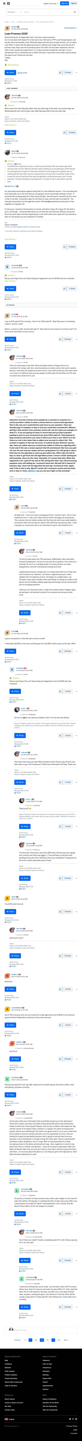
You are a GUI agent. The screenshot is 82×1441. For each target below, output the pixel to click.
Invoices (45, 1389)
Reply (12, 72)
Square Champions (49, 1399)
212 (12, 255)
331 (17, 1067)
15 (36, 1340)
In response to (18, 101)
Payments (46, 1360)
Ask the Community (50, 1406)
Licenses (73, 1433)
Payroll (45, 1382)
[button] (60, 72)
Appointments (48, 1386)
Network (8, 1367)
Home (7, 22)
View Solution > (14, 65)
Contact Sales (10, 1410)
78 (12, 141)
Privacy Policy (71, 1426)
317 (17, 402)
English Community (50, 3)
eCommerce (47, 1367)
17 (47, 1340)
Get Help (8, 1406)
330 (12, 1033)
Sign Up (64, 3)
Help (13, 22)
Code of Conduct (11, 1386)
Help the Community (50, 1410)
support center (22, 227)
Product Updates (11, 1375)
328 (17, 964)
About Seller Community (13, 1382)
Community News (11, 1378)
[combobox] (50, 12)
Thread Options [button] (70, 28)
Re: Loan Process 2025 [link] (44, 22)
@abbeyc (32, 471)
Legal (75, 1430)
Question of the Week (51, 1403)
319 (22, 541)
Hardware (46, 1371)
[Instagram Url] (76, 1419)
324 (22, 791)
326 (27, 887)
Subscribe (23, 73)
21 (59, 1340)
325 (27, 835)
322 (12, 297)
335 (27, 1269)
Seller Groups (10, 1371)
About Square (10, 1399)
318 (17, 497)
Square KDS (47, 1378)
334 (22, 1222)
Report (9, 83)
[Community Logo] (9, 3)
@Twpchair (18, 718)
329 (12, 997)
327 (12, 920)
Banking (46, 1375)
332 (12, 1103)
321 (12, 659)
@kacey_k (10, 164)
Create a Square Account (14, 1403)
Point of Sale (47, 1364)
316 (12, 347)
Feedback (8, 1364)
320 (27, 621)
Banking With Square (26, 22)
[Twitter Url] (70, 1419)
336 (27, 1315)
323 (22, 744)
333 (17, 1180)
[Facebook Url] (73, 1419)
